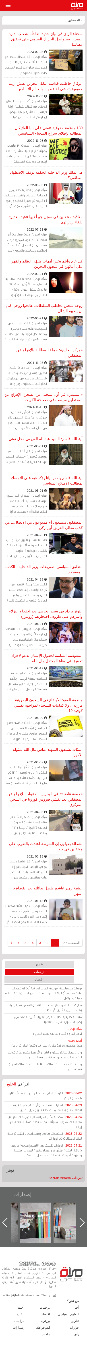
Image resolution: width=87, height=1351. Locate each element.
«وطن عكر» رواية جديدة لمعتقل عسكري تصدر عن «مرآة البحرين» (40, 1215)
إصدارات (22, 1194)
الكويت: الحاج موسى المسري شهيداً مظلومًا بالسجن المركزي (44, 1095)
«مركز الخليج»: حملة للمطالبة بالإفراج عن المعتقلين (49, 353)
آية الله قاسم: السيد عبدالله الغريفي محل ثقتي (46, 439)
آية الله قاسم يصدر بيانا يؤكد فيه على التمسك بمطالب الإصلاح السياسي (47, 480)
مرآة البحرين (78, 5)
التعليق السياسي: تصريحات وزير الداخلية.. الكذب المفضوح (44, 569)
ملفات (46, 1334)
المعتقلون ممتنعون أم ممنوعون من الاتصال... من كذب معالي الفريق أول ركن (44, 525)
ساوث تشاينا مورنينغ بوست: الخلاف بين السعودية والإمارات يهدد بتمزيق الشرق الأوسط (45, 1007)
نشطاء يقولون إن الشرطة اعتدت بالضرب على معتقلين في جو (46, 846)
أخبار (76, 1307)
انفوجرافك (43, 1327)
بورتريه (45, 1321)
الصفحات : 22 (71, 943)
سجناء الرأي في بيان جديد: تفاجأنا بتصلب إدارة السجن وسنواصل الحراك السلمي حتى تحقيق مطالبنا (46, 39)
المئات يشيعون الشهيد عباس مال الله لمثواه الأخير (48, 752)
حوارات (74, 1327)
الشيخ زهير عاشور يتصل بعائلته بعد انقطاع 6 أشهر (48, 891)
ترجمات (39, 972)
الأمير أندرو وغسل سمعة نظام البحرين (57, 1031)
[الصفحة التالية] (18, 943)
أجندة (20, 1307)
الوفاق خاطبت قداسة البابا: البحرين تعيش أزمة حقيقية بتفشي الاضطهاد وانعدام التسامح (46, 86)
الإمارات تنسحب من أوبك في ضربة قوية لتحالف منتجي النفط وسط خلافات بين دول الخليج (47, 1107)
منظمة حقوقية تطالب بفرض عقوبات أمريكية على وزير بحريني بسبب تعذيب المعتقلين (48, 1019)
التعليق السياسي (68, 1314)
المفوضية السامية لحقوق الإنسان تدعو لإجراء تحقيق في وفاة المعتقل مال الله (47, 658)
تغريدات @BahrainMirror (66, 1178)
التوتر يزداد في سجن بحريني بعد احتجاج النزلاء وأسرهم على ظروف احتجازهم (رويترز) (46, 614)
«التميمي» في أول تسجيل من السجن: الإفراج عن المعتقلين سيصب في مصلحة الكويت (43, 397)
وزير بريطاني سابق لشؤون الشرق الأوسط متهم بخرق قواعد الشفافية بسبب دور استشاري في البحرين (45, 1055)
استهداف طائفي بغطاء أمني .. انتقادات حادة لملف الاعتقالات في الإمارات (44, 1136)
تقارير (39, 964)
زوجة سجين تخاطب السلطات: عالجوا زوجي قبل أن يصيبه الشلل (44, 308)
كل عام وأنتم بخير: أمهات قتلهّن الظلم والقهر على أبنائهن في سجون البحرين (47, 264)
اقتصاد (39, 979)
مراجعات (18, 1321)
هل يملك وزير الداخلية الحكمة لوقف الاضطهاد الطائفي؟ (46, 175)
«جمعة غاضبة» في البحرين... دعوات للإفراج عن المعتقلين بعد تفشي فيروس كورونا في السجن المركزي (45, 799)
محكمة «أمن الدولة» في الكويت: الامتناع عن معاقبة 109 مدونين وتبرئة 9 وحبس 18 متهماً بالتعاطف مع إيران (45, 1121)
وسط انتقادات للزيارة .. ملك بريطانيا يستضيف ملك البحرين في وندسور (45, 1066)
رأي (76, 1334)
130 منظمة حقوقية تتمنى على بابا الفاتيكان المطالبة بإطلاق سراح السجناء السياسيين (49, 130)
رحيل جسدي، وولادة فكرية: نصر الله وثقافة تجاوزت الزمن (46, 1043)
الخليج (11, 1084)
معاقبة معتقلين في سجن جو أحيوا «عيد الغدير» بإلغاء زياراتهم (45, 219)
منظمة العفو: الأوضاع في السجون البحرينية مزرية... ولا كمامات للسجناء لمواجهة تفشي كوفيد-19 (48, 705)
